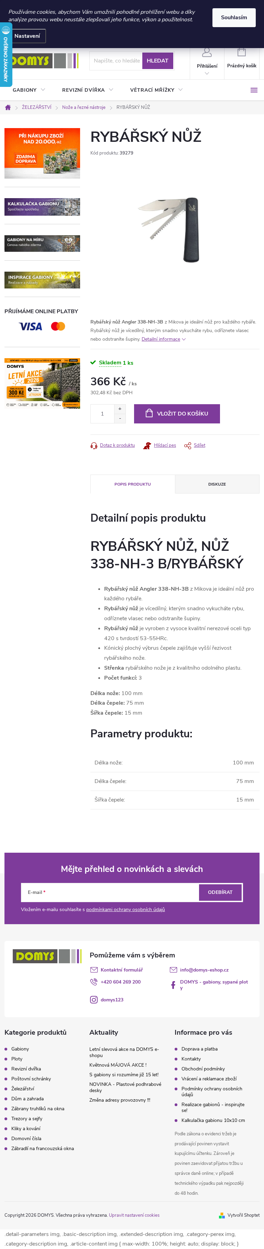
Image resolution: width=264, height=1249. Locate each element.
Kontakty (191, 1059)
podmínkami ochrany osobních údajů (125, 909)
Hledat (157, 61)
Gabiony (20, 1049)
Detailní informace (161, 339)
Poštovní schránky (31, 1079)
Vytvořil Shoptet (244, 1215)
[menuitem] (29, 90)
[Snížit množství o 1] (119, 418)
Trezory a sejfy (26, 1119)
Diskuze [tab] (217, 484)
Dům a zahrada (27, 1099)
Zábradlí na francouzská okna (42, 1148)
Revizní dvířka (26, 1069)
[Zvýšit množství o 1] (119, 409)
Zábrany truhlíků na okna (37, 1109)
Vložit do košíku (182, 414)
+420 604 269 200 (121, 982)
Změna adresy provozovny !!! (119, 1100)
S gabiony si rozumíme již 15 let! (123, 1074)
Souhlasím (234, 17)
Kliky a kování (25, 1129)
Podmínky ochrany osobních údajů (212, 1092)
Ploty (16, 1059)
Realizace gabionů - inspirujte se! (213, 1107)
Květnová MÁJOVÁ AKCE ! (117, 1065)
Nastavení (27, 36)
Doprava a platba (200, 1049)
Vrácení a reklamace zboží (209, 1079)
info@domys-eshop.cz (204, 970)
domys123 (112, 1000)
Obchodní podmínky (203, 1069)
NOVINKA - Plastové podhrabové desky (125, 1087)
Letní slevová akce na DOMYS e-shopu (124, 1052)
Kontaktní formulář (122, 970)
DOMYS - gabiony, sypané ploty (214, 985)
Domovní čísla (26, 1139)
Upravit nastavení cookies (134, 1215)
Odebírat (220, 892)
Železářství (22, 1089)
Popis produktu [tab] (132, 484)
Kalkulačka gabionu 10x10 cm (213, 1120)
